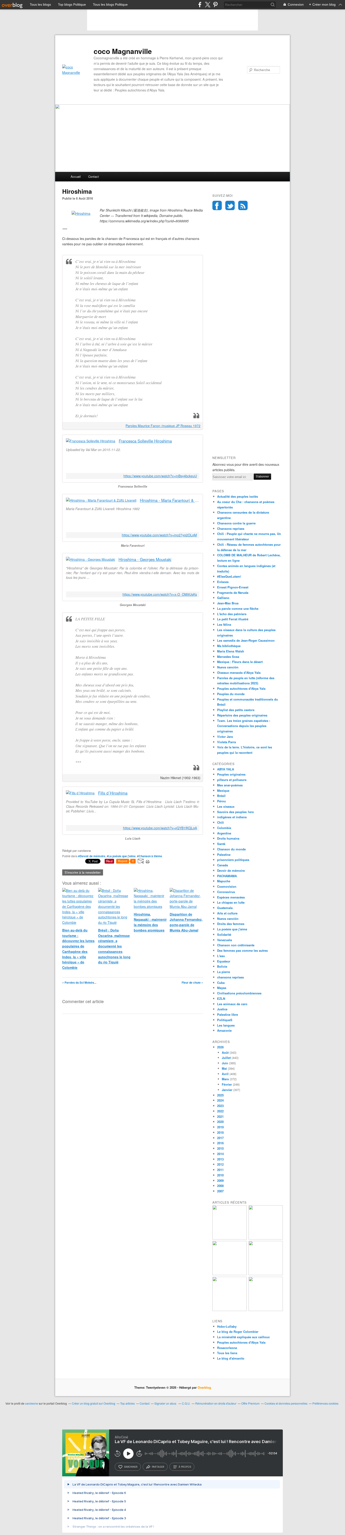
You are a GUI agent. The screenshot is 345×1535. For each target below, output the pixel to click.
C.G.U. (186, 1403)
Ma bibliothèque (229, 646)
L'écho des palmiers (231, 614)
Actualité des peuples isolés (237, 496)
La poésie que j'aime (232, 929)
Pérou (221, 801)
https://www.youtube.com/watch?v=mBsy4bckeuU (160, 476)
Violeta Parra (226, 742)
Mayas (221, 987)
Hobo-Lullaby (227, 1326)
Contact (93, 176)
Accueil (76, 176)
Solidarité (224, 934)
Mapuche (223, 881)
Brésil (221, 795)
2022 (220, 1111)
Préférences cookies (325, 1403)
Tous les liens (227, 1353)
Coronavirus (226, 892)
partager (158, 1466)
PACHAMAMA (227, 876)
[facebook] (200, 4)
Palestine (223, 854)
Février (227, 1084)
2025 (220, 1095)
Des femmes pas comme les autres (242, 950)
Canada (222, 865)
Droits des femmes (230, 923)
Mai (224, 1068)
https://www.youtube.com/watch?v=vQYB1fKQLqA (160, 828)
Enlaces (223, 582)
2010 (220, 1175)
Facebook (217, 205)
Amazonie (224, 1030)
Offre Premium (250, 1403)
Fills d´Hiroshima (112, 793)
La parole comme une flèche (237, 608)
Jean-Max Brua (227, 603)
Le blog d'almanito (230, 1358)
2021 (220, 1116)
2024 (220, 1100)
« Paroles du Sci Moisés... (79, 982)
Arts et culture (227, 913)
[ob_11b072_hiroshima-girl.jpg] (81, 213)
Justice (222, 1009)
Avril (225, 1074)
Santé (221, 843)
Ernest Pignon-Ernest (232, 587)
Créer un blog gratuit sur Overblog (93, 1403)
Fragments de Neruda (232, 592)
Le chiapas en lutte (231, 902)
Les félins (224, 624)
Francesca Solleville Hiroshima (145, 441)
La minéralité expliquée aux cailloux (243, 1337)
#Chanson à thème (149, 856)
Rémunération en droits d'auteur (215, 1403)
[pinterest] (215, 4)
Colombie (224, 828)
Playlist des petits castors (235, 710)
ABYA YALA (225, 769)
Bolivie (222, 966)
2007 (220, 1191)
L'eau (221, 956)
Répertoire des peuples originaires (242, 715)
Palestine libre (227, 1014)
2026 (220, 1047)
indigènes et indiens (232, 817)
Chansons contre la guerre (236, 523)
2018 (220, 1132)
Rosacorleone (227, 1347)
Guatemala (225, 908)
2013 (220, 1159)
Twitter (230, 205)
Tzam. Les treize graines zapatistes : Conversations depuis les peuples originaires (243, 726)
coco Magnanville (123, 51)
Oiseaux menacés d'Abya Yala (239, 672)
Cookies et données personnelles (285, 1403)
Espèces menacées (231, 897)
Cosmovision (226, 886)
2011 (220, 1169)
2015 (220, 1148)
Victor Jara (225, 736)
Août (225, 1052)
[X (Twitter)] (208, 4)
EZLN (221, 998)
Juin (225, 1063)
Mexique (223, 790)
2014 (220, 1154)
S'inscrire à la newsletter (83, 872)
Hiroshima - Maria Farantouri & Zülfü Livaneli (169, 500)
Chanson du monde (231, 849)
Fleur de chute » (192, 982)
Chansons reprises (230, 528)
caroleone (31, 1403)
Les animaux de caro (232, 1004)
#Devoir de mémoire (91, 856)
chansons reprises (230, 977)
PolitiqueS (224, 1020)
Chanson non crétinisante (235, 945)
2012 (220, 1164)
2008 (220, 1185)
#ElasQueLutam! (229, 576)
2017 (220, 1138)
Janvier (227, 1090)
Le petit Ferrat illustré (232, 619)
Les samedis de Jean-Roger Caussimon (246, 640)
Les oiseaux (225, 806)
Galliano (223, 597)
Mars (225, 1079)
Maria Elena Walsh (230, 651)
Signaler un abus (165, 1403)
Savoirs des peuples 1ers (235, 812)
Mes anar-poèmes (230, 785)
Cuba (221, 982)
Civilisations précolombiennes (239, 993)
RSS (243, 205)
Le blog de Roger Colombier (237, 1331)
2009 (220, 1180)
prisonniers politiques (233, 859)
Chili (220, 822)
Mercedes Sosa (228, 656)
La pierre (223, 972)
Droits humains (228, 838)
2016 (220, 1143)
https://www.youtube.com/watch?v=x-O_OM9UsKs (160, 594)
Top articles (127, 1403)
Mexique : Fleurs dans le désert (240, 661)
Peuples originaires (231, 774)
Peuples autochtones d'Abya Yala (241, 688)
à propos (185, 1466)
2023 (220, 1105)
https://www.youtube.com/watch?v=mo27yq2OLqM (159, 535)
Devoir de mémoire (231, 870)
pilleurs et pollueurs (231, 779)
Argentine (224, 833)
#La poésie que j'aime (121, 856)
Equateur (223, 961)
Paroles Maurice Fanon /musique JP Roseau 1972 (163, 425)
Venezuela (224, 940)
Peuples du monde (231, 694)
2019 (220, 1127)
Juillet (226, 1057)
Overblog (204, 1387)
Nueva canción (227, 667)
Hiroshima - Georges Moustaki (145, 559)
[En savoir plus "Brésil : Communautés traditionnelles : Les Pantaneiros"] (229, 1238)
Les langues (226, 1025)
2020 (220, 1121)
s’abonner (131, 1466)
